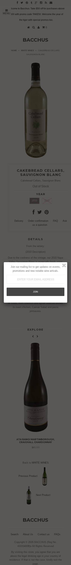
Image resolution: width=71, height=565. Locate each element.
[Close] (64, 265)
